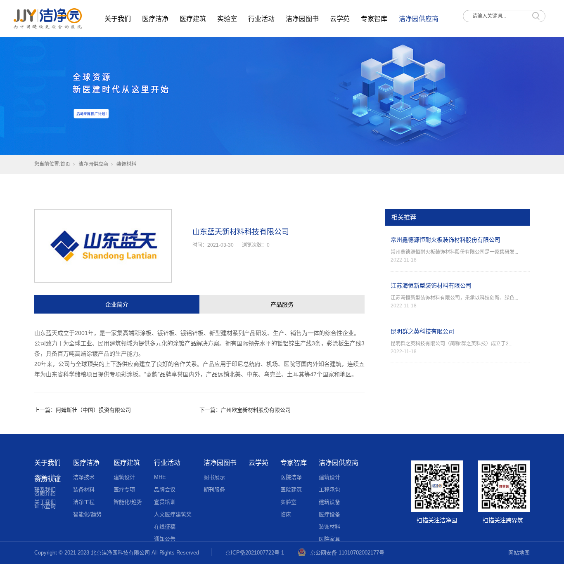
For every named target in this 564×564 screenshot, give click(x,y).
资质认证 (47, 479)
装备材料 (84, 489)
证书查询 (45, 506)
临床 (285, 514)
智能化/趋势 (87, 514)
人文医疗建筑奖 (173, 514)
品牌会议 (164, 489)
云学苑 (340, 18)
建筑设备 (329, 502)
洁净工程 (84, 502)
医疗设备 (329, 514)
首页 (65, 164)
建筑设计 (124, 477)
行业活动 (261, 18)
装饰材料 (126, 164)
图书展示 (214, 477)
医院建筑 (291, 489)
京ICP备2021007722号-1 (254, 553)
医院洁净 (291, 477)
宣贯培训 (164, 502)
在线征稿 (164, 527)
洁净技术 (84, 477)
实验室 (227, 18)
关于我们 (117, 18)
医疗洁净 (155, 18)
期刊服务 (214, 489)
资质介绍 (45, 494)
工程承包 (329, 489)
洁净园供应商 (418, 18)
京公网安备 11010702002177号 (347, 553)
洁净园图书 (302, 18)
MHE (160, 477)
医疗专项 (124, 489)
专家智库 (374, 18)
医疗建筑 (193, 18)
